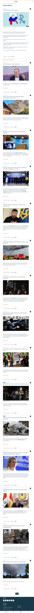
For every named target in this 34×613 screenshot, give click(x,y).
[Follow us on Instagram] (5, 600)
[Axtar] (28, 612)
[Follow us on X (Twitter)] (7, 600)
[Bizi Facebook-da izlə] (6, 612)
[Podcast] (13, 600)
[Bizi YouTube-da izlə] (20, 612)
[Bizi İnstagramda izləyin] (13, 612)
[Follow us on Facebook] (4, 600)
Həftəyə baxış (19, 607)
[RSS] (11, 600)
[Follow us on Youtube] (9, 600)
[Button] (5, 56)
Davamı (17, 593)
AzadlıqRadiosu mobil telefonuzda (8, 607)
